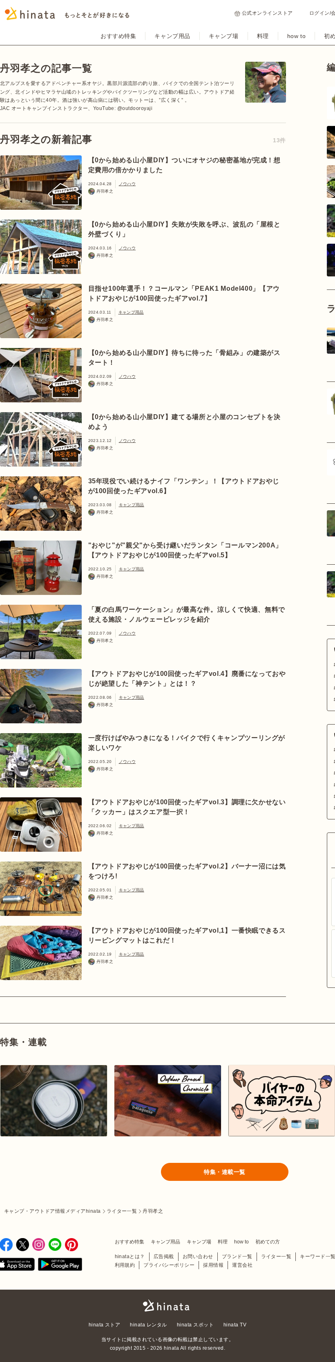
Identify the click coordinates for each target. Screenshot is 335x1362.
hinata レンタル (148, 1325)
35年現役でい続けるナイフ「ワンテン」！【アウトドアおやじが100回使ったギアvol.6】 (184, 486)
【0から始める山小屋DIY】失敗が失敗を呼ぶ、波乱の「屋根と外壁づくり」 (184, 229)
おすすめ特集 (118, 36)
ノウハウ (127, 184)
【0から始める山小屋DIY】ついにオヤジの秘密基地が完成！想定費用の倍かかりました (184, 165)
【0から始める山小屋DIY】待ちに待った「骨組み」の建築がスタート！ (184, 357)
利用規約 (125, 1265)
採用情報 (213, 1265)
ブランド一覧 (237, 1256)
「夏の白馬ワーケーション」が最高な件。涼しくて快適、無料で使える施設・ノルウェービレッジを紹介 (187, 614)
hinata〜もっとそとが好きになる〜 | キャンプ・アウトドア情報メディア (167, 1305)
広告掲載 (164, 1256)
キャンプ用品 (172, 36)
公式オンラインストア (267, 13)
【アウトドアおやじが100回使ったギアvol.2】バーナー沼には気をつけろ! (187, 871)
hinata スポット (195, 1325)
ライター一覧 (276, 1256)
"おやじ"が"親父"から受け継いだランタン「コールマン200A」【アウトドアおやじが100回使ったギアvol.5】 (185, 550)
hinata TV (234, 1325)
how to (296, 36)
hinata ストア (105, 1325)
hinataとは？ (130, 1256)
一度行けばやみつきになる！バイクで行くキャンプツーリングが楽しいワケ (187, 742)
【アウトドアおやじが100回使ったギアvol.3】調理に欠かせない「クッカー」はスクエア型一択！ (187, 807)
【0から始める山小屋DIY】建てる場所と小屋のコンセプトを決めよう (184, 421)
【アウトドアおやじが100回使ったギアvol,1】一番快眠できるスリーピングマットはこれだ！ (187, 935)
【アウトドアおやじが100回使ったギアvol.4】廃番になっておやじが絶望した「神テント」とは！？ (187, 678)
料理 (263, 36)
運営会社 (242, 1265)
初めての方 (267, 1242)
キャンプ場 (224, 36)
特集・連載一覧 (225, 1172)
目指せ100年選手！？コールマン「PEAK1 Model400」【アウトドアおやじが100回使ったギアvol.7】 (184, 293)
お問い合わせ (198, 1256)
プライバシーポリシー (168, 1265)
